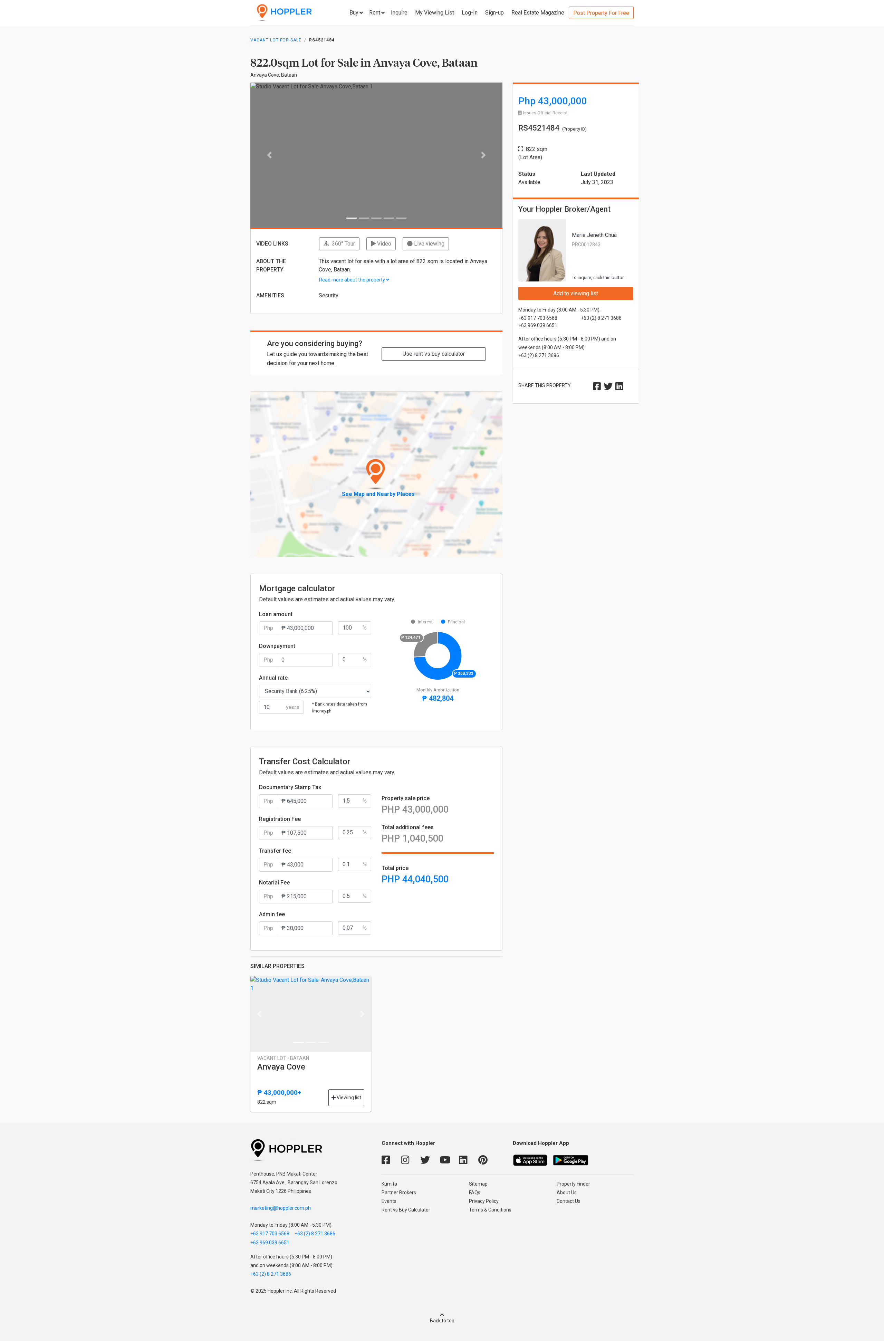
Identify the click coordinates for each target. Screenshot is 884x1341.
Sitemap (478, 1184)
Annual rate (273, 677)
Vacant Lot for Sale (275, 40)
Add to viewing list (575, 293)
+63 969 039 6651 (269, 1242)
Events (389, 1201)
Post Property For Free (601, 13)
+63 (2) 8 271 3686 (315, 1233)
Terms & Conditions (490, 1210)
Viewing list (348, 1097)
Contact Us (568, 1201)
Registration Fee (280, 819)
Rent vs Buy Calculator (406, 1210)
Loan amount (275, 614)
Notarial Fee (274, 882)
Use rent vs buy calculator (434, 354)
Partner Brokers (399, 1192)
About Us (567, 1192)
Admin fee (272, 914)
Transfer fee (275, 850)
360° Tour (342, 243)
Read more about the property (352, 279)
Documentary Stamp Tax (290, 787)
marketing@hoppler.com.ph (280, 1208)
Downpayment (277, 646)
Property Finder (573, 1184)
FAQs (474, 1192)
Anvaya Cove (281, 1067)
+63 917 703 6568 (269, 1233)
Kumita (389, 1184)
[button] (269, 155)
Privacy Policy (484, 1201)
